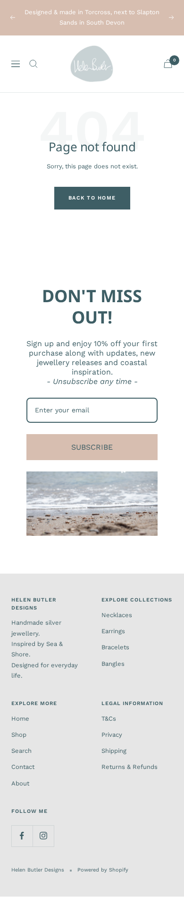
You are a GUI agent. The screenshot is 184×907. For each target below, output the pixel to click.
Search (21, 750)
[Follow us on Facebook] (22, 835)
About (20, 783)
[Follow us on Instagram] (43, 835)
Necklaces (116, 615)
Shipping (113, 750)
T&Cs (108, 718)
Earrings (113, 631)
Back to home (92, 198)
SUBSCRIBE (92, 447)
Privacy (111, 734)
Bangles (113, 663)
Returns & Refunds (129, 766)
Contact (22, 766)
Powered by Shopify (102, 870)
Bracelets (115, 647)
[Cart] (168, 63)
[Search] (33, 64)
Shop (18, 734)
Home (20, 718)
